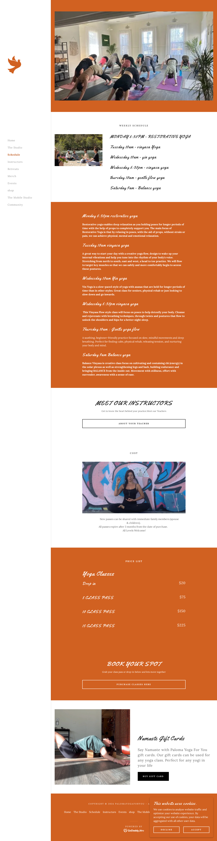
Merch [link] (12, 176)
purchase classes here (134, 684)
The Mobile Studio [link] (20, 197)
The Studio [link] (15, 147)
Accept (196, 829)
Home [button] (67, 812)
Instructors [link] (15, 161)
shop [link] (11, 190)
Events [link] (12, 183)
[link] (14, 64)
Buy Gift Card (153, 776)
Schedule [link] (14, 154)
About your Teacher (134, 423)
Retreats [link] (13, 169)
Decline (166, 829)
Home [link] (11, 140)
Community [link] (15, 204)
